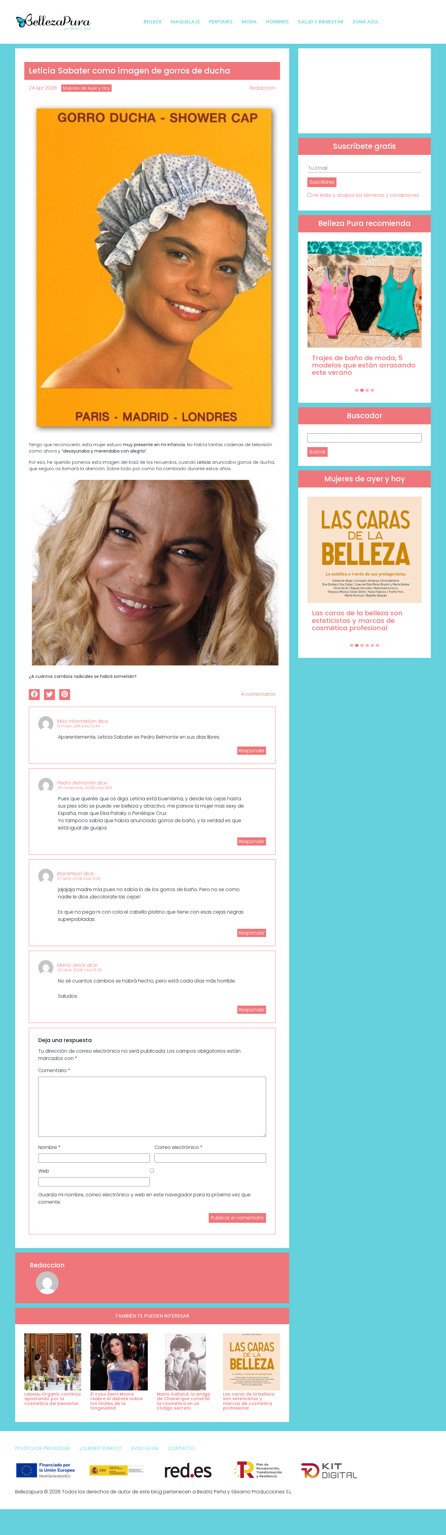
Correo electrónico (178, 1147)
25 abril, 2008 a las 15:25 (79, 970)
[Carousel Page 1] (357, 390)
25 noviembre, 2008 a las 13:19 (84, 787)
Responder (252, 750)
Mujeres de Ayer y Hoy (86, 88)
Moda (249, 21)
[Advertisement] (364, 90)
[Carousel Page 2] (362, 390)
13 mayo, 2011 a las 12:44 (78, 726)
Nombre (49, 1147)
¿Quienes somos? (100, 1448)
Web (43, 1170)
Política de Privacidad (42, 1448)
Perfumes (221, 21)
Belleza (153, 21)
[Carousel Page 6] (377, 645)
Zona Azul (366, 21)
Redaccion (262, 87)
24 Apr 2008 (43, 87)
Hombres (277, 21)
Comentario (54, 1070)
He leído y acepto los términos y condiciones (366, 195)
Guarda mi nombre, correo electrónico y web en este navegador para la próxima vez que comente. (144, 1198)
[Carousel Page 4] (372, 390)
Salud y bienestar (320, 21)
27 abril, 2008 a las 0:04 (78, 878)
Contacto (181, 1448)
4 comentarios (258, 694)
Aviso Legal (145, 1448)
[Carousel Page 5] (372, 645)
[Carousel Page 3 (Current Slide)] (367, 390)
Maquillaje (185, 21)
